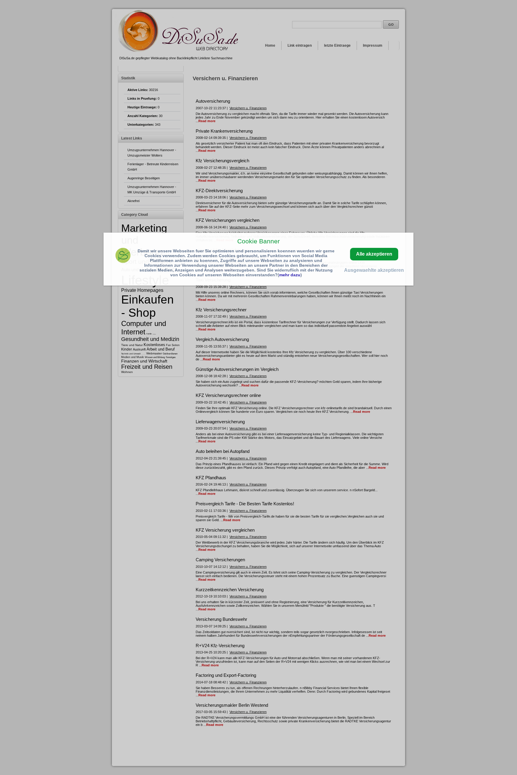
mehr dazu (289, 274)
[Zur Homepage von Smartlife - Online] (122, 256)
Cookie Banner (258, 241)
